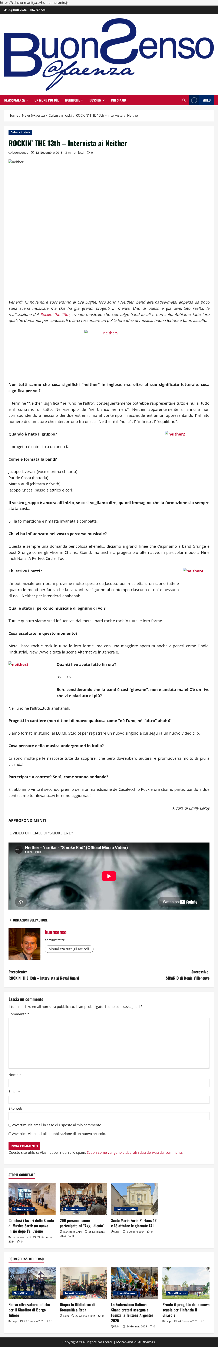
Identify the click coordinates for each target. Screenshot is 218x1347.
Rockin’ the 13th (55, 314)
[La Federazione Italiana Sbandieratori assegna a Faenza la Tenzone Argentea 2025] (134, 1282)
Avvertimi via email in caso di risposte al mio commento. (57, 1125)
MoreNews (124, 1342)
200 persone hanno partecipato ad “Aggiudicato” (82, 1223)
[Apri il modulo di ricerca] (184, 100)
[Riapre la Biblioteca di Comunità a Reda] (83, 1282)
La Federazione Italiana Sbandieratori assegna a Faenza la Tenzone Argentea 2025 (132, 1312)
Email (14, 1091)
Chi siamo (118, 100)
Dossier (95, 100)
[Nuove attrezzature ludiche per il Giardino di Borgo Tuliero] (32, 1282)
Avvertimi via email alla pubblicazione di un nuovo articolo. (59, 1133)
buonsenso (20, 152)
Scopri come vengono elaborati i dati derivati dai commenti (134, 1152)
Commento (19, 1014)
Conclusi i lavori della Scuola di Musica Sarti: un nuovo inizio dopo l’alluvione (31, 1226)
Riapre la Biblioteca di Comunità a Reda (77, 1307)
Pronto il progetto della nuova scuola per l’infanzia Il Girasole (185, 1310)
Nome (15, 1074)
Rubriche (72, 100)
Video (206, 100)
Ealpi (117, 1232)
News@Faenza (14, 100)
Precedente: (44, 975)
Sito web (15, 1108)
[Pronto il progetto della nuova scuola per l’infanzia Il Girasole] (185, 1282)
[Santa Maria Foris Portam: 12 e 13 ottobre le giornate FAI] (134, 1198)
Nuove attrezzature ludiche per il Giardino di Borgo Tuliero (29, 1310)
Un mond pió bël (46, 100)
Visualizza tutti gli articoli (69, 949)
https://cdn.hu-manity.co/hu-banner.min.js (34, 2)
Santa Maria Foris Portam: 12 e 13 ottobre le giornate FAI (133, 1223)
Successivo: (187, 975)
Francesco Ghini (21, 1237)
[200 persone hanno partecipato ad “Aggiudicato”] (83, 1198)
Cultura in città (20, 132)
